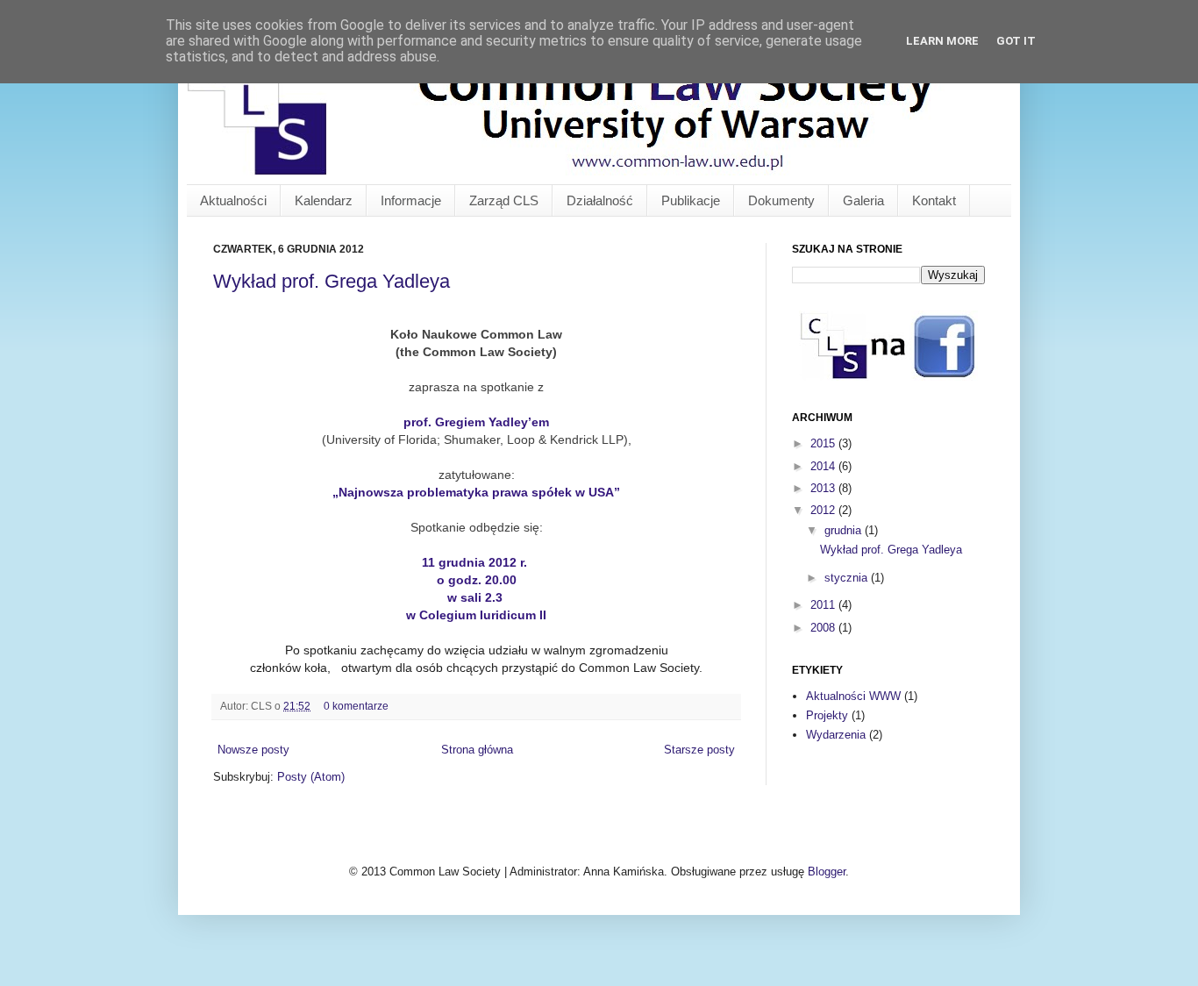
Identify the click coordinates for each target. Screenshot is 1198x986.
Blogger (826, 871)
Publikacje (690, 200)
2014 (824, 466)
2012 (824, 510)
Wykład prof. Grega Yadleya (331, 281)
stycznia (847, 577)
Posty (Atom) (311, 776)
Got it (1016, 40)
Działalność (600, 200)
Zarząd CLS (503, 200)
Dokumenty (781, 200)
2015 (824, 443)
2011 (824, 604)
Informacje (411, 200)
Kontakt (934, 200)
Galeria (863, 200)
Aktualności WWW (853, 696)
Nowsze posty (253, 749)
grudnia (844, 530)
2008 (824, 627)
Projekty (827, 715)
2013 (824, 488)
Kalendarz (324, 200)
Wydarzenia (836, 734)
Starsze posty (699, 749)
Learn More (942, 40)
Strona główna (477, 749)
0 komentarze (356, 705)
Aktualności (233, 200)
